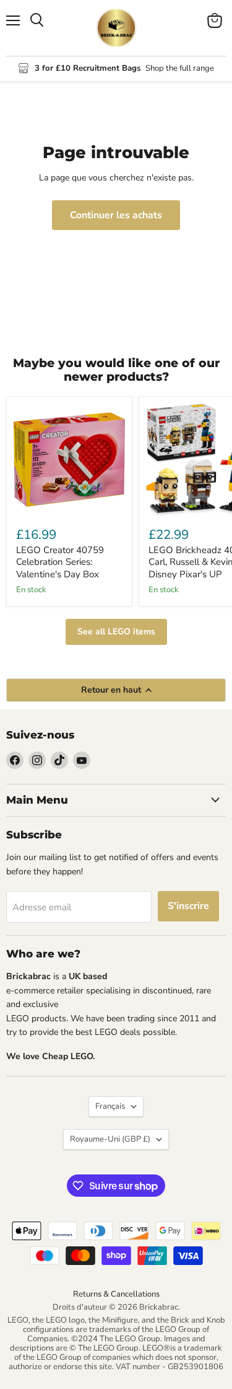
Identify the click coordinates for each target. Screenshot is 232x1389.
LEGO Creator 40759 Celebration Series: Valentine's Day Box (60, 562)
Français (110, 1106)
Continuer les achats (116, 215)
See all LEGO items (116, 631)
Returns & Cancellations (116, 1294)
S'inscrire (188, 906)
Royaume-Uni (110, 1139)
